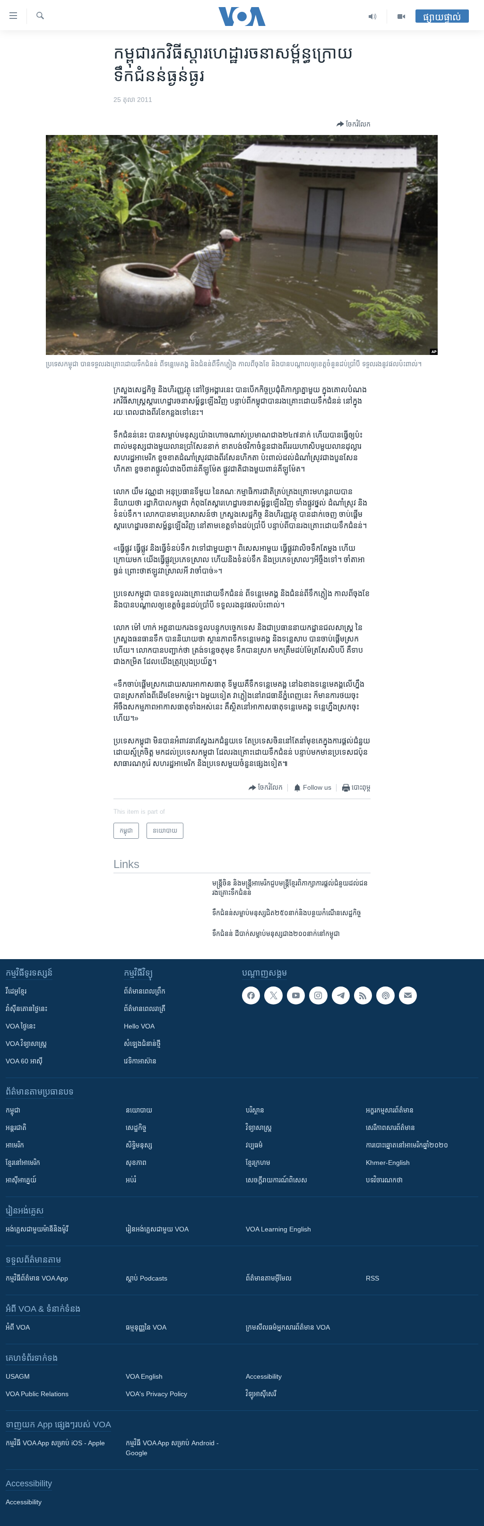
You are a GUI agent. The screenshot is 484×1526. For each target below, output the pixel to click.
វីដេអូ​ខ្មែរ (16, 991)
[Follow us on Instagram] (318, 995)
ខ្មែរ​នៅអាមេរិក (23, 1162)
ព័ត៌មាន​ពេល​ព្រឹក (144, 991)
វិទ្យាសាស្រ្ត (259, 1127)
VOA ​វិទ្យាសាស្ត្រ (26, 1043)
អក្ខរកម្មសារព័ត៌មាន (390, 1110)
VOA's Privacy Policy (156, 1394)
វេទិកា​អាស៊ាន (140, 1061)
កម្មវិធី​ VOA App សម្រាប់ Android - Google (172, 1448)
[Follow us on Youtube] (296, 995)
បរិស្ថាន (255, 1110)
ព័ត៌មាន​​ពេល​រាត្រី (144, 1008)
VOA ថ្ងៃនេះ (20, 1026)
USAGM (18, 1376)
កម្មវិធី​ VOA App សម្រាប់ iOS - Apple (55, 1443)
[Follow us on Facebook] (251, 995)
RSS (372, 1278)
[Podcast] (385, 995)
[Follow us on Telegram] (341, 995)
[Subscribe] (408, 995)
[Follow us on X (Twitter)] (273, 995)
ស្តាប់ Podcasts (146, 1278)
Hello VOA (139, 1026)
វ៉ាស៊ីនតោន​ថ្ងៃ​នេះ (26, 1008)
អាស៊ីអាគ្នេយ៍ (21, 1180)
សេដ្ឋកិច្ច (136, 1127)
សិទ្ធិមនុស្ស (139, 1145)
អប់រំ (131, 1180)
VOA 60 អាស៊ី (24, 1061)
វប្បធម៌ (254, 1145)
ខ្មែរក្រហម (258, 1162)
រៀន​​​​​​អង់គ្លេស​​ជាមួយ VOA (157, 1229)
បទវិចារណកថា (384, 1180)
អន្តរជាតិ (16, 1127)
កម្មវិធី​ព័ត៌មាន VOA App (37, 1278)
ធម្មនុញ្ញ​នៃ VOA (146, 1327)
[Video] (401, 16)
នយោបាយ (139, 1110)
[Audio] (372, 16)
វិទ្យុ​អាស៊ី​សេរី (261, 1394)
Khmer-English (388, 1162)
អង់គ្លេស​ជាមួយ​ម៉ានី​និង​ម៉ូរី (37, 1229)
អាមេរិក (15, 1145)
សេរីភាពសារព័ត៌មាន (390, 1127)
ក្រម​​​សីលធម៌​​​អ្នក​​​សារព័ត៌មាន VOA (288, 1327)
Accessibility (264, 1376)
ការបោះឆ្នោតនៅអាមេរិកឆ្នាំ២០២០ (407, 1145)
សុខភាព (136, 1162)
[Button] (354, 124)
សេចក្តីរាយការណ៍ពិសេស (276, 1180)
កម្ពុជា (13, 1110)
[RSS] (363, 995)
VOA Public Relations (37, 1394)
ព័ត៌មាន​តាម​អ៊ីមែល (269, 1278)
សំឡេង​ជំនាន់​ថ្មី (142, 1043)
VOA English (144, 1376)
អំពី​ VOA (18, 1327)
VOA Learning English (278, 1229)
